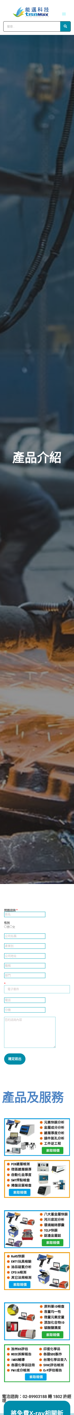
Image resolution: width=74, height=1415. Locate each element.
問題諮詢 (11, 910)
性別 (7, 922)
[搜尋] (65, 26)
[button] (64, 14)
